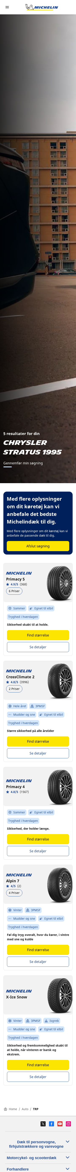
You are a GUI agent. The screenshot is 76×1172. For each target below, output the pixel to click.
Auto (25, 1109)
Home (13, 1109)
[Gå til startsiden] (42, 7)
